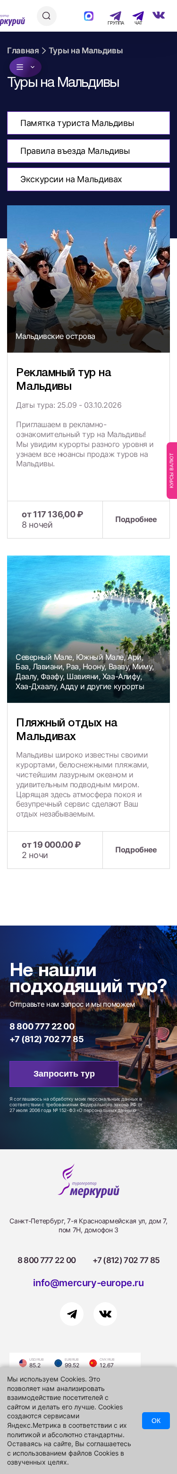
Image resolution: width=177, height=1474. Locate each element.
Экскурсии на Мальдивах (71, 179)
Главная (23, 50)
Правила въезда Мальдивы (75, 151)
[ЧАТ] (133, 16)
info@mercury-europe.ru (88, 1283)
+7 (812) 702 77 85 (46, 1039)
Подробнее (136, 519)
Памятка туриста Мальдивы (77, 123)
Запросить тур (64, 1073)
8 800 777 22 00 (42, 1026)
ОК (156, 1420)
